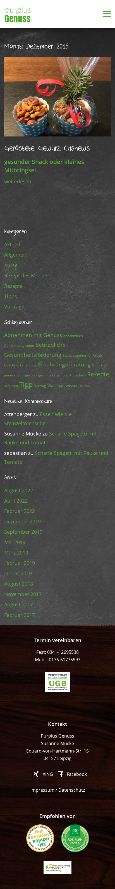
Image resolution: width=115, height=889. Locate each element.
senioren (11, 385)
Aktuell (12, 244)
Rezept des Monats (26, 275)
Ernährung (28, 365)
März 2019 (16, 552)
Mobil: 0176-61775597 (57, 660)
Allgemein (16, 254)
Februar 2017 (19, 615)
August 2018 (18, 583)
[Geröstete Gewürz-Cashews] (57, 96)
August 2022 (18, 490)
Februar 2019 (19, 562)
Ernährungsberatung (64, 364)
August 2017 (18, 604)
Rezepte (13, 286)
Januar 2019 (18, 573)
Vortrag (40, 385)
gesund (31, 375)
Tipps (10, 296)
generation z (14, 375)
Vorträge (14, 306)
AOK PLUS (75, 838)
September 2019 (23, 531)
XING (48, 774)
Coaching (11, 365)
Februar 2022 (19, 511)
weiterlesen (17, 181)
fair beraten (40, 838)
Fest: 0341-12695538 (57, 652)
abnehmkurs (73, 335)
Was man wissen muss (68, 385)
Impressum (42, 790)
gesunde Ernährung (53, 375)
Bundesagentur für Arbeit (82, 355)
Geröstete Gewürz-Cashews (47, 148)
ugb (57, 682)
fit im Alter (100, 365)
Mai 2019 (14, 542)
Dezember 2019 (22, 521)
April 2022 (16, 500)
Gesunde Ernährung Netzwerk (57, 868)
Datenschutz (71, 790)
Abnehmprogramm (19, 345)
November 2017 (23, 594)
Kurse (11, 265)
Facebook (77, 773)
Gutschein (78, 375)
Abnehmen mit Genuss (33, 335)
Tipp (26, 384)
